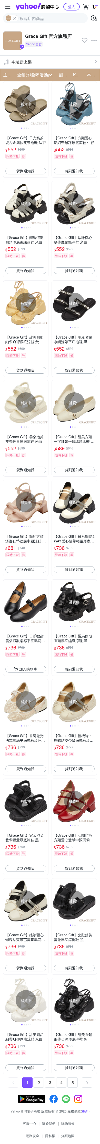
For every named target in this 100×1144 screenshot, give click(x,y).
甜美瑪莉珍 (64, 75)
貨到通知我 (25, 170)
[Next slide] (45, 103)
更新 (85, 1111)
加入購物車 (28, 668)
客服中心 (29, 1123)
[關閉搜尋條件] (14, 18)
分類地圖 (67, 1135)
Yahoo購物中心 (37, 6)
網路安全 (32, 1135)
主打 (7, 75)
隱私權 (50, 1135)
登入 (71, 6)
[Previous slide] (6, 103)
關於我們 (48, 1123)
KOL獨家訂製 (78, 75)
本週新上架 (21, 62)
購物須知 (68, 1123)
